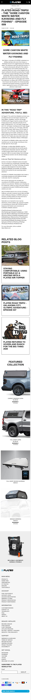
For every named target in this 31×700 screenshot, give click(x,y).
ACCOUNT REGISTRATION (9, 597)
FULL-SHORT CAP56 (15, 439)
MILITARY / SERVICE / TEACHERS (10, 630)
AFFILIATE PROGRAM (7, 629)
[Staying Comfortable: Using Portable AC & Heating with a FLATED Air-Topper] (15, 255)
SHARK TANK (5, 580)
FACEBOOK (5, 654)
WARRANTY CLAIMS (7, 598)
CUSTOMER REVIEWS (7, 608)
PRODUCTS (5, 579)
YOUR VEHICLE (6, 587)
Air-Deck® (4, 174)
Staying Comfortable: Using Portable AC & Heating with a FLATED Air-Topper (15, 273)
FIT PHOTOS (5, 584)
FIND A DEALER (6, 625)
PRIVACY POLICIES (7, 645)
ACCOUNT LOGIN (6, 595)
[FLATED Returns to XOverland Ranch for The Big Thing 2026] (15, 328)
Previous (14, 5)
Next (18, 5)
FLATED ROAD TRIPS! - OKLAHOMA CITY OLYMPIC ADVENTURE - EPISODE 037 (15, 306)
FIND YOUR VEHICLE (7, 593)
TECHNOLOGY (5, 611)
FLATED (7, 678)
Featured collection (15, 363)
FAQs (3, 613)
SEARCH (4, 614)
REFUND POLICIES (7, 641)
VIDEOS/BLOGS (6, 582)
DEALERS (4, 585)
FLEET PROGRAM (6, 627)
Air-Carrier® (5, 140)
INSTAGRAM (5, 652)
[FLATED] (15, 2)
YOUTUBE (4, 656)
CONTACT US (5, 609)
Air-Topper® (5, 116)
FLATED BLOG (18, 8)
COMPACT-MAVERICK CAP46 (15, 398)
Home (11, 8)
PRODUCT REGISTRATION (9, 600)
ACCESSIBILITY (6, 646)
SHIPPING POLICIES (7, 643)
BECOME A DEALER (7, 624)
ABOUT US (4, 616)
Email (3, 669)
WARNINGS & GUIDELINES (9, 638)
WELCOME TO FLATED (8, 661)
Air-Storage (4, 146)
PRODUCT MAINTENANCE (8, 601)
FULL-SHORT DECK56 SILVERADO (15, 481)
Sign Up (23, 672)
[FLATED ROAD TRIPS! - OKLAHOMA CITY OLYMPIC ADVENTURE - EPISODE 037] (15, 292)
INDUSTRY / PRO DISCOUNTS (9, 632)
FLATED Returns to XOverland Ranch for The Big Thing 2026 (14, 345)
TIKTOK (4, 657)
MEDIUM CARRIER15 (15, 519)
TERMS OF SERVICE (7, 640)
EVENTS (4, 659)
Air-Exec (4, 161)
